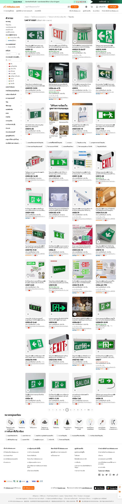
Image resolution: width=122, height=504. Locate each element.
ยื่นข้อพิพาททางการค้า (81, 459)
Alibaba (27, 17)
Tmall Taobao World (52, 496)
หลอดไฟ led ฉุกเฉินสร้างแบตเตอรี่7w (44, 435)
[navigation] (14, 213)
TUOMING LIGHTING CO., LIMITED (105, 218)
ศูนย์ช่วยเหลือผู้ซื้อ (79, 452)
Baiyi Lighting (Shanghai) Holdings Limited (59, 97)
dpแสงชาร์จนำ (25, 439)
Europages (87, 496)
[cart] (92, 7)
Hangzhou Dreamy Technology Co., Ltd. (82, 180)
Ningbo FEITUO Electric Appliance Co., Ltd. (59, 253)
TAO (75, 496)
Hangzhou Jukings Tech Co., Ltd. (105, 92)
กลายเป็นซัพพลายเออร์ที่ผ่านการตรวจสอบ (107, 463)
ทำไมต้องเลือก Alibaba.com (11, 452)
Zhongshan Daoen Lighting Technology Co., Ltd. (35, 54)
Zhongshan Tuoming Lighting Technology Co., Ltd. (82, 291)
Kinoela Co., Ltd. (100, 327)
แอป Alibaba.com (87, 488)
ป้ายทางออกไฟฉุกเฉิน (64, 439)
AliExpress (35, 496)
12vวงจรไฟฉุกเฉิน (62, 435)
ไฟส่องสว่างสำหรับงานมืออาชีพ (57, 17)
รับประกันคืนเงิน (31, 455)
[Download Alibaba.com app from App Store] (99, 488)
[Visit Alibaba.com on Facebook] (99, 475)
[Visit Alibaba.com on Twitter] (106, 475)
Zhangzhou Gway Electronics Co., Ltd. (35, 288)
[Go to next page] (92, 409)
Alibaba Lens (9, 488)
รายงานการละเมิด (80, 470)
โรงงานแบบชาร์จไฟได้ (52, 146)
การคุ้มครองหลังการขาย (34, 462)
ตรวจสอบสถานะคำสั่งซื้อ (105, 459)
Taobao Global (68, 496)
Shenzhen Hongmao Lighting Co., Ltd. (82, 57)
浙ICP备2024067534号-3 (107, 501)
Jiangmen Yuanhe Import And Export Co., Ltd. (82, 92)
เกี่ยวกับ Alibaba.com (9, 448)
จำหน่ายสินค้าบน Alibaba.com (106, 452)
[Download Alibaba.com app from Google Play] (112, 488)
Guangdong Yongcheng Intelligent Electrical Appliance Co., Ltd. (82, 218)
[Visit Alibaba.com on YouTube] (114, 475)
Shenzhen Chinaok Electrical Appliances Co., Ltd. (106, 54)
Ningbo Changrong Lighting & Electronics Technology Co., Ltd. (35, 132)
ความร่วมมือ (101, 467)
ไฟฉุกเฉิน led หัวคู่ (81, 142)
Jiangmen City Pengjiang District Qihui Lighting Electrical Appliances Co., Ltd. (82, 132)
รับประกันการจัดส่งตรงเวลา (35, 459)
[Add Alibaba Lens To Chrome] (28, 488)
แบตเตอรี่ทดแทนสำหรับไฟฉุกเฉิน (35, 142)
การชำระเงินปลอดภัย (33, 452)
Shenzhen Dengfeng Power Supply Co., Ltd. (59, 54)
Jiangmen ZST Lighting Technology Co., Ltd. (59, 216)
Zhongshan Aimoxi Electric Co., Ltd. (58, 290)
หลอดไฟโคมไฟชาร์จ (12, 435)
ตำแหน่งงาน (7, 462)
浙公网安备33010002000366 (90, 501)
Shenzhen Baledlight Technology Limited (35, 180)
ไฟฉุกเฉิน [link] (71, 17)
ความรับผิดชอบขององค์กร (11, 459)
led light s (69, 142)
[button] (69, 7)
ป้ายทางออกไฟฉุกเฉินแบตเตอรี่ (35, 146)
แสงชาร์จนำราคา (27, 435)
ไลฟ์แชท (77, 455)
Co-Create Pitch (8, 455)
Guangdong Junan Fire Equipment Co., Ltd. (35, 326)
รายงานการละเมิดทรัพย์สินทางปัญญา (83, 466)
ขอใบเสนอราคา (55, 455)
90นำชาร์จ (51, 439)
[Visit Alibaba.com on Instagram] (110, 475)
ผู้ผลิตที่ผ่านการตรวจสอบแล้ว (59, 452)
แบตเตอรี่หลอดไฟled (68, 146)
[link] (119, 487)
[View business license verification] (77, 501)
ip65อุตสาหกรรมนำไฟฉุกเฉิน (98, 142)
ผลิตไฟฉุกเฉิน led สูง (12, 439)
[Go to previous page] (49, 409)
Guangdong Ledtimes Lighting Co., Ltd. (106, 253)
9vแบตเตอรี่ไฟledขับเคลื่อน (78, 435)
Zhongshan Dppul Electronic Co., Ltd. (35, 216)
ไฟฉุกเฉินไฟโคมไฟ (101, 146)
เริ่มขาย (100, 455)
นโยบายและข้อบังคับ (33, 470)
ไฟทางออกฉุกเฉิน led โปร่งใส (85, 146)
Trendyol (80, 496)
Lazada (61, 496)
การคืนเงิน (77, 462)
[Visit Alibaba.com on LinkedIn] (103, 475)
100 (88, 409)
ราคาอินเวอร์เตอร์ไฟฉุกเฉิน (96, 435)
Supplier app (61, 488)
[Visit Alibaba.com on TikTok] (117, 475)
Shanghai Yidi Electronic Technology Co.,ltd (106, 181)
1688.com (42, 496)
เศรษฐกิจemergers (39, 439)
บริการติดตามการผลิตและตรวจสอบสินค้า (37, 466)
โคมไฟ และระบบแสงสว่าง (38, 17)
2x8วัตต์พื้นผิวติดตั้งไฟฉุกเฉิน (55, 142)
